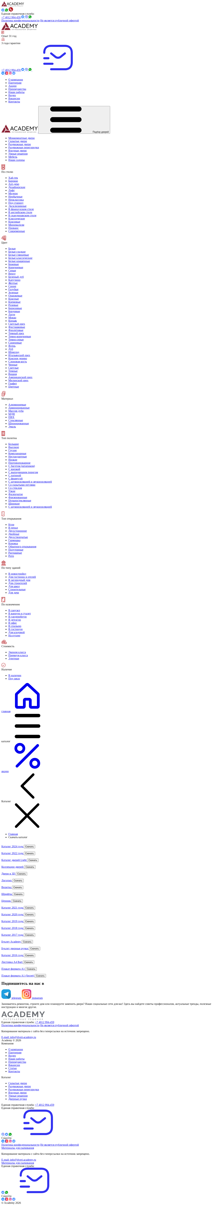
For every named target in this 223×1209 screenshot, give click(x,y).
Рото (11, 555)
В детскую (14, 619)
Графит (12, 383)
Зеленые (13, 292)
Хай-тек (13, 177)
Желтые (13, 283)
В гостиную (15, 629)
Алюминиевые (17, 404)
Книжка (13, 543)
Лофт (11, 190)
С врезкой (14, 469)
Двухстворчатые (18, 537)
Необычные (15, 196)
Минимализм (16, 224)
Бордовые (14, 311)
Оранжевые (15, 295)
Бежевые (13, 264)
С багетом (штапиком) (21, 465)
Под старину (16, 202)
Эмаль (12, 426)
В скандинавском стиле (22, 215)
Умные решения (18, 1095)
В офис (12, 622)
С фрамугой (15, 478)
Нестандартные (17, 456)
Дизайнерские (16, 187)
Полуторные (15, 549)
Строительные (17, 589)
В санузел (14, 610)
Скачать (29, 846)
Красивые (14, 221)
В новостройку (17, 573)
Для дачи (13, 592)
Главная (13, 834)
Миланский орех (18, 380)
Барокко (13, 180)
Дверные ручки (17, 1098)
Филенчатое (15, 494)
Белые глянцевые (18, 254)
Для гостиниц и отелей (22, 576)
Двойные (13, 533)
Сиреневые (15, 342)
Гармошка (14, 540)
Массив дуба (16, 410)
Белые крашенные (19, 261)
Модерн (13, 193)
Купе (11, 524)
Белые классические (20, 257)
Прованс (13, 227)
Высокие (13, 447)
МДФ (11, 414)
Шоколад (13, 352)
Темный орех (16, 333)
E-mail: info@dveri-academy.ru (18, 1037)
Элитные (13, 658)
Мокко (12, 317)
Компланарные (17, 453)
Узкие (11, 491)
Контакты (14, 1071)
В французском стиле (21, 209)
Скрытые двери (17, 1083)
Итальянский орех (19, 355)
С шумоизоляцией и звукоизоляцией (30, 481)
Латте (11, 314)
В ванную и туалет (19, 613)
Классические (16, 218)
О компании (15, 1049)
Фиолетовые (15, 330)
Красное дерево (17, 358)
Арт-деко (13, 184)
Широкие (14, 503)
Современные (16, 231)
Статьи (12, 1068)
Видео (12, 1055)
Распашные (15, 552)
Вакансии (14, 1065)
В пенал (13, 527)
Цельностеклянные (19, 500)
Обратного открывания (22, 546)
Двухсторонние (17, 530)
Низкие (12, 459)
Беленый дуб (16, 276)
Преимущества (17, 1061)
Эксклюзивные (17, 206)
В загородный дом (19, 580)
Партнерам (14, 1052)
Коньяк (12, 320)
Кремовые (14, 301)
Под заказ (14, 678)
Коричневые (15, 267)
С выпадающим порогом (23, 472)
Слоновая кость (17, 361)
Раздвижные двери (19, 1086)
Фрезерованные (17, 497)
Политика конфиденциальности (20, 20)
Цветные (13, 386)
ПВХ (11, 417)
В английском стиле (20, 212)
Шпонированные (18, 423)
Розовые (13, 305)
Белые (12, 248)
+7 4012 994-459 (11, 17)
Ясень (12, 345)
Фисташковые (16, 327)
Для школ (14, 586)
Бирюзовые (15, 308)
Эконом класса (17, 652)
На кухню (14, 635)
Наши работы (16, 1058)
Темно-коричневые (19, 336)
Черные (12, 364)
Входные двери (17, 1092)
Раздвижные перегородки (23, 1089)
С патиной (14, 475)
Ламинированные (19, 407)
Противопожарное (19, 462)
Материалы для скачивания (17, 1147)
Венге (12, 273)
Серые (12, 270)
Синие (12, 286)
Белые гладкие (17, 251)
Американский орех (20, 377)
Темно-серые (16, 339)
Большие (13, 444)
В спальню (14, 626)
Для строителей (17, 583)
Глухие (12, 450)
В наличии (14, 675)
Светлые (13, 367)
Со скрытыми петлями (21, 484)
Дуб (10, 348)
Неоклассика (16, 199)
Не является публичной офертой (59, 20)
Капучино (14, 279)
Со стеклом (15, 487)
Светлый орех (16, 323)
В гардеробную (17, 616)
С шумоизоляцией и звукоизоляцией (30, 506)
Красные (13, 298)
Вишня (12, 374)
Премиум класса (18, 655)
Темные (13, 370)
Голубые (13, 289)
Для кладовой (16, 632)
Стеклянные (15, 420)
